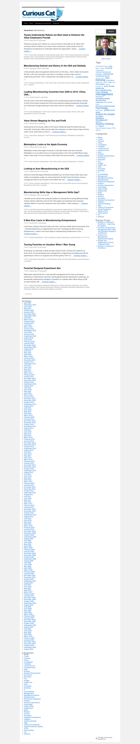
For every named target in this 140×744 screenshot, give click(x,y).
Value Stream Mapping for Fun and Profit (45, 120)
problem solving (84, 211)
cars (56, 183)
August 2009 (28, 539)
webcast (98, 130)
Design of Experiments (35, 285)
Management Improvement (43, 23)
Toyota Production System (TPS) (55, 55)
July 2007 (27, 585)
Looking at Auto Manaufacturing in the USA (46, 168)
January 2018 (29, 358)
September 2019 (30, 336)
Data (55, 82)
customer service (100, 78)
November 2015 (30, 400)
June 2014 (28, 432)
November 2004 (30, 644)
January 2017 (29, 377)
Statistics (32, 287)
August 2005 (28, 627)
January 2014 (29, 441)
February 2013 (29, 461)
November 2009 (30, 533)
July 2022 (27, 318)
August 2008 (28, 561)
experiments (64, 287)
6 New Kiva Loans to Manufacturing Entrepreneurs (50, 220)
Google (105, 82)
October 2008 (29, 557)
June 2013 (28, 454)
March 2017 (28, 373)
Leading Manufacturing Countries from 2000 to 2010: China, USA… (55, 93)
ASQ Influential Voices (102, 66)
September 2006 (30, 603)
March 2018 (28, 356)
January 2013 (29, 463)
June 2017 (28, 367)
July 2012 (27, 474)
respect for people (82, 56)
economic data (61, 82)
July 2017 (27, 365)
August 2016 (28, 386)
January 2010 (29, 529)
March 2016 (28, 395)
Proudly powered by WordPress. (105, 738)
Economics (32, 82)
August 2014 (28, 428)
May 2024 (27, 308)
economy (68, 82)
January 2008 (29, 574)
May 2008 (27, 566)
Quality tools (41, 135)
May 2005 (27, 633)
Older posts (28, 294)
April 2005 (27, 634)
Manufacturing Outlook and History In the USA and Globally (55, 65)
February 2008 (29, 572)
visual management (83, 259)
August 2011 (28, 494)
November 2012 (30, 467)
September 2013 (30, 448)
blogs (110, 66)
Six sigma (26, 287)
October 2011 (29, 491)
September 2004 (30, 647)
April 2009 (27, 546)
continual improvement (75, 55)
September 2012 (30, 470)
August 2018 (28, 349)
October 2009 (29, 535)
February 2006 (29, 616)
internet (108, 84)
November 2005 (30, 621)
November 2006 (30, 599)
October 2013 (29, 447)
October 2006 (29, 601)
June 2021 (28, 325)
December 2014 (30, 421)
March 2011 (28, 504)
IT (102, 86)
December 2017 (30, 360)
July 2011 (27, 496)
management (56, 211)
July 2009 (27, 540)
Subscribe (56, 23)
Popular (97, 104)
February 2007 (29, 594)
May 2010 (27, 522)
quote (55, 209)
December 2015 (30, 399)
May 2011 (27, 500)
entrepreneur (52, 237)
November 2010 (30, 511)
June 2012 (28, 476)
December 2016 (30, 378)
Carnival (108, 68)
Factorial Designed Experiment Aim (42, 268)
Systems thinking (68, 209)
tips (96, 126)
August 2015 (28, 406)
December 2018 (30, 345)
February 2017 (29, 375)
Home (26, 23)
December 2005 (30, 620)
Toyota (32, 58)
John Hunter (42, 40)
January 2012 (29, 485)
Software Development (102, 119)
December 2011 (30, 487)
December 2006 (30, 598)
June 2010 (28, 520)
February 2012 (29, 483)
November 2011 (30, 489)
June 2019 (28, 340)
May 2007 (27, 588)
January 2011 (29, 507)
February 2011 (29, 505)
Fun (99, 161)
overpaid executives (70, 56)
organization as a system (104, 102)
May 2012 (27, 478)
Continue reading (59, 132)
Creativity (99, 74)
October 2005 (29, 623)
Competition (102, 145)
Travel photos (103, 213)
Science (85, 285)
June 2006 (28, 609)
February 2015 (29, 417)
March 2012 (28, 481)
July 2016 (27, 388)
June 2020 (28, 332)
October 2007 (29, 579)
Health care (111, 82)
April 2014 (27, 435)
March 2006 (28, 614)
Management (41, 55)
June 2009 (28, 542)
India (78, 111)
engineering (85, 55)
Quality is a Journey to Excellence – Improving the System (106, 224)
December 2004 (30, 642)
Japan (32, 56)
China (51, 82)
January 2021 (29, 329)
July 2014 (27, 430)
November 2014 (30, 423)
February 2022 (29, 321)
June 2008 (28, 564)
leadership (100, 88)
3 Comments (66, 213)
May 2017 (27, 369)
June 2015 (28, 410)
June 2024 (28, 307)
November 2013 (30, 445)
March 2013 (28, 459)
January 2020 (29, 334)
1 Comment (30, 84)
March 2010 (28, 526)
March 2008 (28, 570)
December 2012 (30, 465)
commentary (100, 70)
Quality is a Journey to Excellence (106, 247)
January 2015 (29, 419)
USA (25, 84)
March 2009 (28, 548)
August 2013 (28, 450)
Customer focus (103, 76)
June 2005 (28, 631)
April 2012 (27, 480)
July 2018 (27, 351)
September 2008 (30, 559)
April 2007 (27, 590)
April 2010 (27, 524)
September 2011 (30, 493)
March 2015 (28, 415)
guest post (53, 135)
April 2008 (27, 568)
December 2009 (30, 531)
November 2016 (30, 380)
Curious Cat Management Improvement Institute (105, 237)
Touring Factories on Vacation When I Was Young (49, 244)
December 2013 (30, 443)
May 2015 (27, 412)
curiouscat (54, 111)
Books (97, 68)
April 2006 (27, 612)
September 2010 (30, 515)
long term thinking (47, 211)
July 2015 (27, 408)
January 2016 (29, 397)
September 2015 (30, 404)
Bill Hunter (54, 259)
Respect (60, 209)
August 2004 (28, 649)
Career (80, 209)
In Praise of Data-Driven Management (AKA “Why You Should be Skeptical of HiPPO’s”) (107, 230)
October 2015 (29, 402)
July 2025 (27, 303)
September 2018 (30, 347)
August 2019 (28, 338)
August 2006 (28, 605)
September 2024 (30, 305)
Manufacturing (60, 56)
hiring (25, 211)
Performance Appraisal (106, 182)
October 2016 (29, 382)
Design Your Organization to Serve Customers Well (106, 242)
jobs (29, 211)
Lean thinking (33, 55)
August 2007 (28, 583)
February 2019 (29, 342)
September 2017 (30, 364)
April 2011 (27, 502)
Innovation (27, 56)
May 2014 (27, 434)
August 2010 (28, 516)
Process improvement (65, 285)
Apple (55, 161)
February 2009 (29, 550)
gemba (59, 259)
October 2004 (29, 645)
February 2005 (29, 638)
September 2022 (30, 316)
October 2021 (29, 323)
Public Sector (99, 110)
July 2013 (27, 452)
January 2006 (29, 618)
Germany (73, 82)
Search (111, 31)
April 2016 (27, 393)
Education (101, 159)
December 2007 (30, 575)
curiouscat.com (103, 148)
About (31, 23)
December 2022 (30, 314)
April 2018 (27, 354)
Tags (99, 205)
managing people (51, 56)
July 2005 (27, 629)
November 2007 (30, 577)
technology (27, 58)
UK (33, 113)
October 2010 (29, 513)
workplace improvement (55, 213)
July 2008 (27, 563)
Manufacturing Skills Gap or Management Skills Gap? (51, 192)
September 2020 (30, 330)
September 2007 (30, 581)
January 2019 (29, 343)
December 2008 (30, 553)
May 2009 (27, 544)
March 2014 (28, 437)
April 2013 (27, 458)
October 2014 (29, 424)
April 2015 (27, 413)
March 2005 (28, 636)
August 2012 (28, 472)
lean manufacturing (39, 56)
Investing (31, 237)
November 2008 (30, 555)
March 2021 (28, 327)
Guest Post (42, 123)
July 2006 (27, 607)
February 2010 (29, 528)
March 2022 (28, 319)
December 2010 (30, 509)
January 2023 (29, 312)
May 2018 (27, 353)
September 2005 (30, 625)
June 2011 (28, 498)
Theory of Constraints (105, 207)
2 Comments (41, 113)
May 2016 (27, 391)
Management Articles (105, 178)
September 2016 (30, 384)
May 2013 (27, 456)
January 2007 (29, 596)
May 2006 (27, 610)
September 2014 (30, 426)
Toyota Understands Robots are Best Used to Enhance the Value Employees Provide (54, 36)
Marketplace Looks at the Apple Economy (45, 144)
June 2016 (28, 389)
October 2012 (29, 469)
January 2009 (29, 551)
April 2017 (27, 371)
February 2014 (29, 439)
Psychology (102, 108)
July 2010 (27, 518)
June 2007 (28, 586)
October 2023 (29, 310)
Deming (31, 183)
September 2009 (30, 537)
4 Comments (58, 289)
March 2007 (28, 592)
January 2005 (29, 640)
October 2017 (29, 362)
